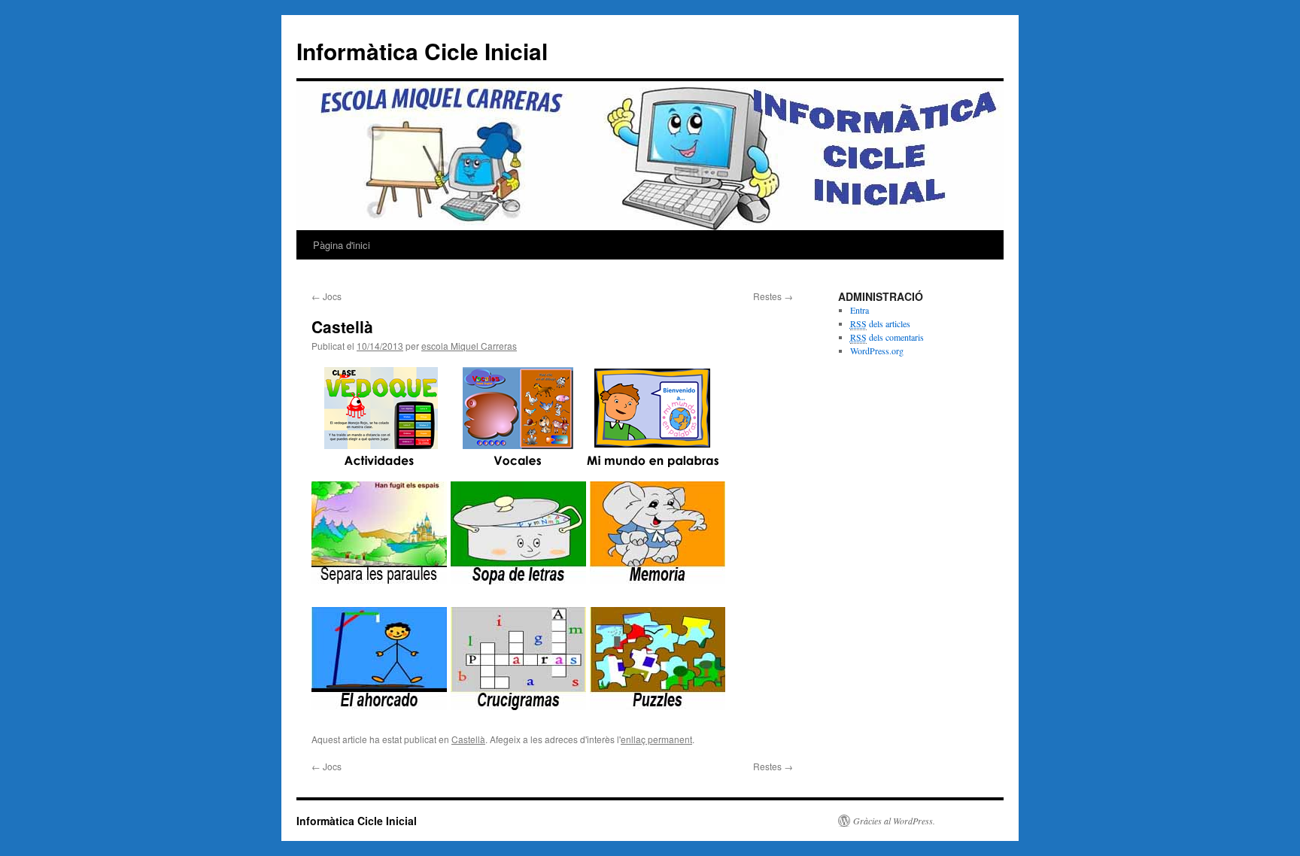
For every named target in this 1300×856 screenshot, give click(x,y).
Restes (773, 296)
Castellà (468, 739)
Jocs (326, 296)
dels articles (880, 323)
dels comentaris (887, 337)
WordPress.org (877, 351)
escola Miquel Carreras (469, 345)
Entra (859, 310)
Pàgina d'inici (341, 245)
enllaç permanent (656, 739)
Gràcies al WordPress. (894, 821)
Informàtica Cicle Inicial (422, 51)
